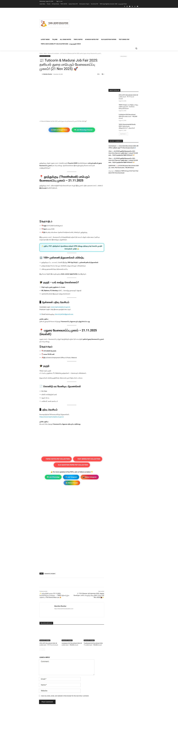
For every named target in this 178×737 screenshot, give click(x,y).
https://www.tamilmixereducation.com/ (63, 608)
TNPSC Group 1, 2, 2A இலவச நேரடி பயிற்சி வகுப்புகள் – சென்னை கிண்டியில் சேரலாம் (128, 106)
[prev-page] (40, 649)
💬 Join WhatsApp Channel (83, 130)
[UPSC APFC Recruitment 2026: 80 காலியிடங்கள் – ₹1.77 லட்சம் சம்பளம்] (49, 634)
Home (41, 53)
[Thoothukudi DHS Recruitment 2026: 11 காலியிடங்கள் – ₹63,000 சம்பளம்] (94, 634)
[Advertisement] (104, 23)
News (45, 53)
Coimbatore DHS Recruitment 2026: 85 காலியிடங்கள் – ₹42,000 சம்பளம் (128, 116)
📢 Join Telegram (71, 477)
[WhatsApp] (135, 6)
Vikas (110, 151)
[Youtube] (137, 6)
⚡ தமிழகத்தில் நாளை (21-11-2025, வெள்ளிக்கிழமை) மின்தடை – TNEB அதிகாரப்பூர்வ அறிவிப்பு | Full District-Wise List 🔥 (54, 595)
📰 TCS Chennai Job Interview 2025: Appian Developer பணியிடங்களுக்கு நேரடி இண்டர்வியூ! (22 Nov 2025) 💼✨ (89, 595)
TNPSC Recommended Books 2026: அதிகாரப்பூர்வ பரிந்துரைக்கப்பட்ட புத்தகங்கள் (127, 126)
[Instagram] (127, 6)
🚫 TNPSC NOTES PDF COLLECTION (56, 459)
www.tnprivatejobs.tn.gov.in (60, 307)
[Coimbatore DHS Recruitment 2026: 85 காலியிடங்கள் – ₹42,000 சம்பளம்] (72, 634)
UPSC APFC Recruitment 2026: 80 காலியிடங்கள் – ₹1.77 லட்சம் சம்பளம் (128, 96)
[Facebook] (124, 6)
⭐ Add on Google (72, 483)
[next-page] (43, 649)
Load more (123, 134)
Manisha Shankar (47, 74)
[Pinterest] (61, 79)
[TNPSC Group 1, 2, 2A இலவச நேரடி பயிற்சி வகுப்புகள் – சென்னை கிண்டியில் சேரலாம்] (112, 107)
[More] (70, 79)
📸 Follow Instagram (90, 477)
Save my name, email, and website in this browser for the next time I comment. (65, 696)
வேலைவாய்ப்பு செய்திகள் (53, 53)
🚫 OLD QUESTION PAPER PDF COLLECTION (72, 465)
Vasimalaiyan (112, 146)
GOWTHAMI (111, 165)
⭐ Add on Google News (59, 130)
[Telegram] (130, 6)
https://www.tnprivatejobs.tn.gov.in (51, 417)
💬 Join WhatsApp (53, 477)
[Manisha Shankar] (40, 74)
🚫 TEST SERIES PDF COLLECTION (87, 459)
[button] (136, 48)
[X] (132, 6)
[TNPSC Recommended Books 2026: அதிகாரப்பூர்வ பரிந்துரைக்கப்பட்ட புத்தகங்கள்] (112, 127)
